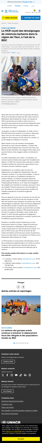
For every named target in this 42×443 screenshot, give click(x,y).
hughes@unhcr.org (28, 263)
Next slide (38, 310)
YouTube (16, 375)
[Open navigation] (2, 11)
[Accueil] (11, 11)
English (10, 6)
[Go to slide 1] (15, 344)
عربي (33, 6)
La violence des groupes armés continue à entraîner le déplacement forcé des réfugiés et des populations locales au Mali (19, 334)
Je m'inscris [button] (7, 391)
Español (26, 6)
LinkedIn (25, 375)
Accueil (3, 23)
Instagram (11, 375)
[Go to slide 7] (26, 344)
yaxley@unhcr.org (29, 259)
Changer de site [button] (27, 2)
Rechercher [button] (28, 12)
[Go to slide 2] (17, 344)
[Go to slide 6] (24, 344)
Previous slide (3, 310)
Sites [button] (39, 12)
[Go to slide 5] (22, 344)
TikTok (20, 375)
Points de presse (13, 23)
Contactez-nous (6, 404)
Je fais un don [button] (8, 361)
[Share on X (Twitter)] (18, 287)
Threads (29, 375)
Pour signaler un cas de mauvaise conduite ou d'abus (19, 410)
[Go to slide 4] (20, 344)
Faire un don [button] (34, 12)
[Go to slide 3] (19, 344)
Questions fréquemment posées (12, 401)
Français (17, 6)
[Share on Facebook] (23, 287)
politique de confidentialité (14, 431)
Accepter (21, 439)
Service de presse (7, 407)
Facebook (7, 375)
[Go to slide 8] (28, 344)
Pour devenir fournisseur (9, 414)
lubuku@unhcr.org (29, 267)
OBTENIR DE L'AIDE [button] (32, 18)
